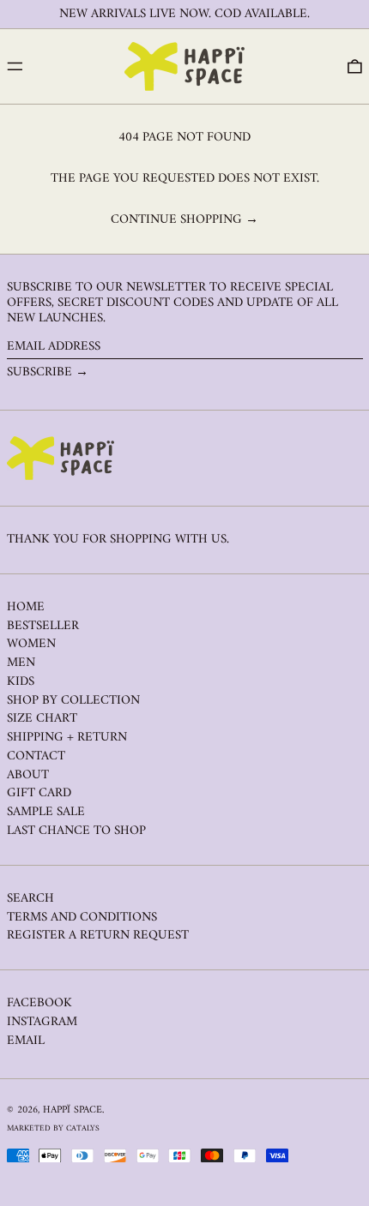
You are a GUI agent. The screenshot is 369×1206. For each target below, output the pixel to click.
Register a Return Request (98, 935)
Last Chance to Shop (76, 831)
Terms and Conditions (82, 917)
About (28, 775)
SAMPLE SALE (46, 812)
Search (30, 898)
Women (31, 644)
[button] (355, 66)
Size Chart (42, 718)
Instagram (42, 1022)
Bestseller (43, 626)
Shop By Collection (73, 700)
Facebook (39, 1003)
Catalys (83, 1128)
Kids (20, 681)
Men (21, 663)
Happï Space (72, 1110)
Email (26, 1041)
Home (26, 607)
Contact (36, 756)
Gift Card (39, 793)
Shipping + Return (67, 737)
